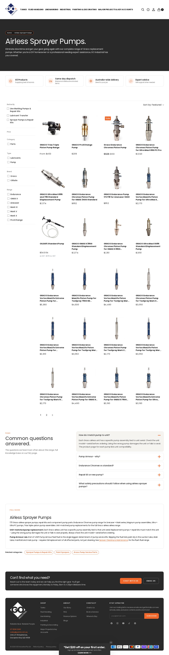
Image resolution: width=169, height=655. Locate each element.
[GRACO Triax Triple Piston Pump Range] (53, 128)
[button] (148, 9)
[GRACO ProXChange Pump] (85, 128)
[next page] (52, 415)
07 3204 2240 (15, 629)
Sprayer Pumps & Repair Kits (38, 552)
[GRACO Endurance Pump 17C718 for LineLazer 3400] (117, 178)
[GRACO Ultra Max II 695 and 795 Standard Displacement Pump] (53, 178)
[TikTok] (129, 623)
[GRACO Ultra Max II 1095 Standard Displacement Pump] (149, 227)
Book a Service (92, 612)
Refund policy (38, 647)
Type (9, 153)
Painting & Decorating (84, 9)
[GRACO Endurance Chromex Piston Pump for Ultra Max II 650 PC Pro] (149, 128)
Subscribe (152, 616)
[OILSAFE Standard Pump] (53, 227)
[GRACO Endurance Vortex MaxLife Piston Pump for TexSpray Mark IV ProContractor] (149, 328)
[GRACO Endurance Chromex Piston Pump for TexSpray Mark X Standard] (149, 279)
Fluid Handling (36, 9)
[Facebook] (111, 623)
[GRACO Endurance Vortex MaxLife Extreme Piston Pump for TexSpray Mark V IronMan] (53, 328)
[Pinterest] (135, 623)
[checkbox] (21, 110)
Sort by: (152, 104)
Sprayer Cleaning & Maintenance (113, 540)
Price (9, 132)
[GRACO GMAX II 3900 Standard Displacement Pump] (85, 227)
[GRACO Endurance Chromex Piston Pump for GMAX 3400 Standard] (85, 178)
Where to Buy (91, 616)
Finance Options (70, 616)
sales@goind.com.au (19, 632)
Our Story (67, 607)
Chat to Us (90, 607)
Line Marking (51, 9)
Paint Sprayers (62, 552)
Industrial (65, 9)
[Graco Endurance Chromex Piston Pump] (117, 128)
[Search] (142, 9)
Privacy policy (51, 647)
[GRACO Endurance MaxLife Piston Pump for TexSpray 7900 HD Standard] (85, 279)
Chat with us (130, 581)
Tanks (42, 607)
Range (9, 190)
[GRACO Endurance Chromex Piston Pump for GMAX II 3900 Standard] (117, 227)
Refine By (11, 104)
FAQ (65, 612)
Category (11, 139)
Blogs (65, 620)
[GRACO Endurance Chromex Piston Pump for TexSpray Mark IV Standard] (53, 378)
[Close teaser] (111, 642)
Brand (9, 171)
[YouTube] (123, 623)
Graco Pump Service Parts (85, 552)
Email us (151, 581)
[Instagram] (117, 623)
